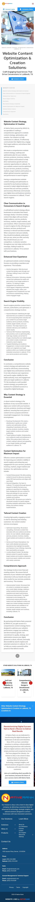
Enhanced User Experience (9, 96)
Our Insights (22, 832)
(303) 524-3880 (11, 859)
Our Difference (23, 826)
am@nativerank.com (12, 878)
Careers (21, 830)
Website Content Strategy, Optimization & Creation (15, 91)
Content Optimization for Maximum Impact (13, 106)
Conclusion (5, 101)
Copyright (25, 887)
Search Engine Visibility (9, 98)
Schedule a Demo (27, 9)
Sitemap (21, 836)
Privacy (11, 887)
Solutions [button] (4, 825)
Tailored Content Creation (9, 109)
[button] (33, 4)
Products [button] (4, 833)
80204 (13, 851)
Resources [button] (22, 834)
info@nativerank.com (12, 869)
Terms (18, 887)
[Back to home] (7, 3)
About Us (21, 824)
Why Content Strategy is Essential (11, 103)
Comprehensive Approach (9, 111)
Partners (21, 828)
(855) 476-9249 (12, 861)
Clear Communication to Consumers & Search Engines (16, 93)
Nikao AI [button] (4, 829)
